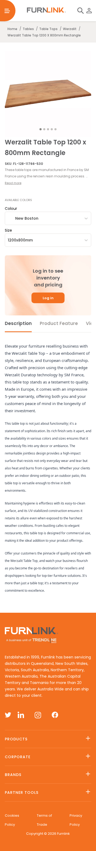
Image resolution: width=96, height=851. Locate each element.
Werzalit (70, 29)
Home (12, 29)
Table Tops (48, 29)
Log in (48, 298)
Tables (28, 29)
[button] (48, 173)
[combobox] (8, 218)
